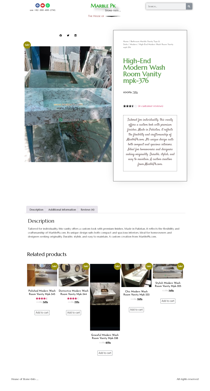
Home (125, 42)
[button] (60, 35)
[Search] (189, 6)
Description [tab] (36, 209)
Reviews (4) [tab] (87, 209)
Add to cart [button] (42, 312)
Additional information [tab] (62, 209)
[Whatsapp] (48, 5)
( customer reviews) (150, 106)
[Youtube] (43, 5)
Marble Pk (103, 5)
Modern (133, 44)
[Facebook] (37, 5)
